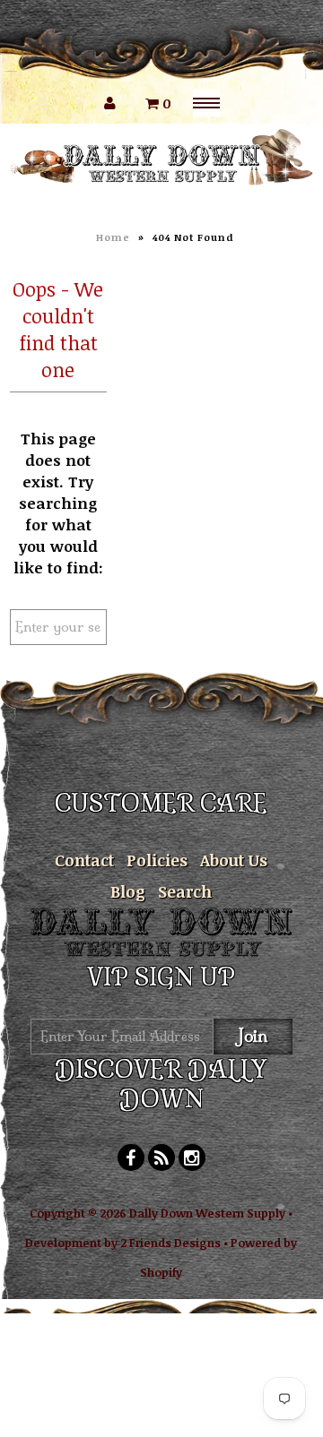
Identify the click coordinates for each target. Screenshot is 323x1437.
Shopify (161, 1272)
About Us (233, 860)
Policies (157, 860)
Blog (127, 891)
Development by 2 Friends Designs (123, 1243)
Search (185, 891)
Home (113, 237)
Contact (84, 860)
